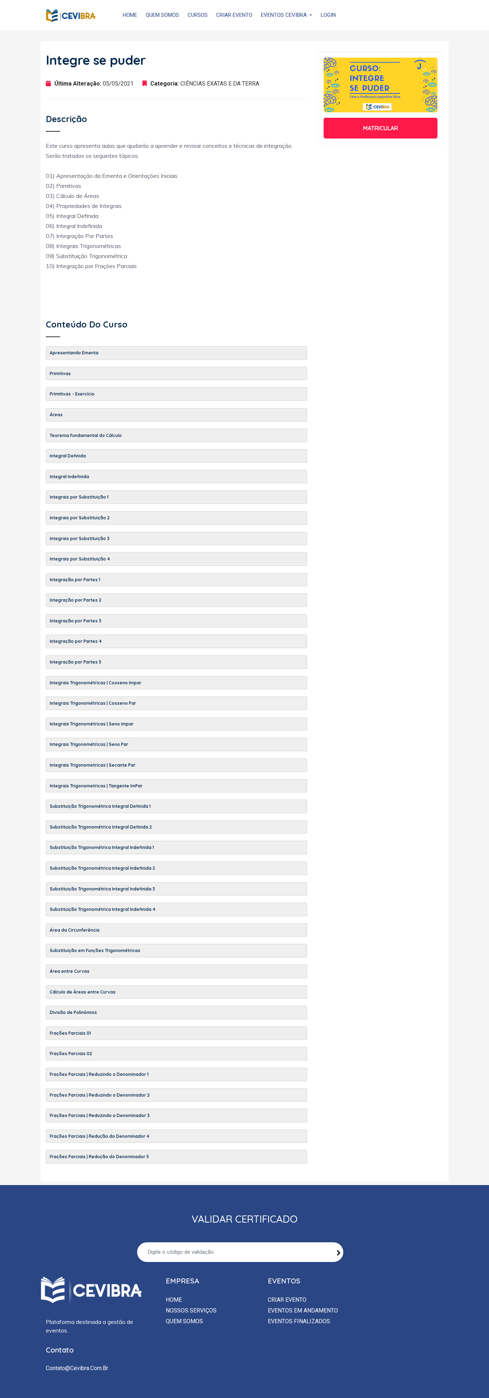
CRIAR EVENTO (234, 15)
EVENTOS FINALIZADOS (299, 1321)
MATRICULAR (380, 128)
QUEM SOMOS (162, 15)
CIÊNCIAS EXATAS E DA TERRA (219, 83)
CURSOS (198, 15)
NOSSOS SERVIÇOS (191, 1310)
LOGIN (328, 15)
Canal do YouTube (384, 15)
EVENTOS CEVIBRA (284, 15)
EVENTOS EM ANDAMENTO (303, 1310)
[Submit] (338, 1252)
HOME (130, 15)
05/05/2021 (118, 83)
